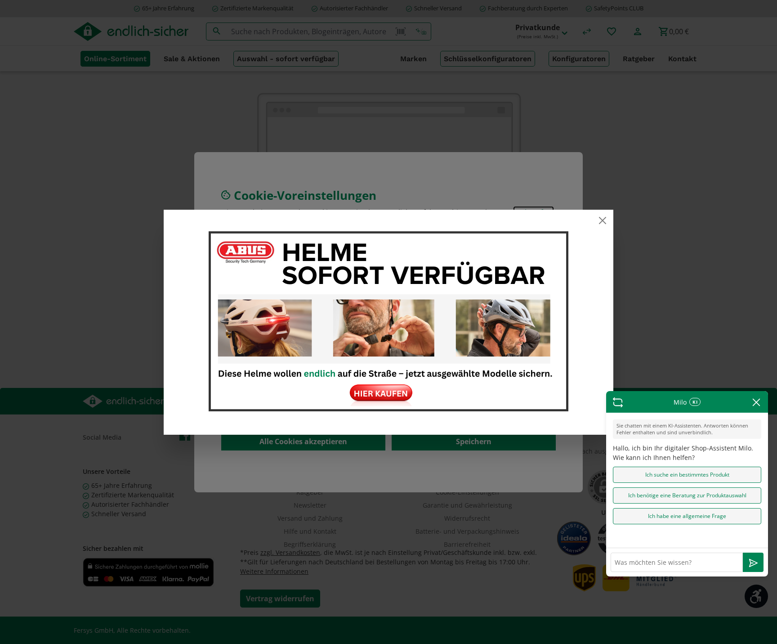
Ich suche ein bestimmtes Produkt (687, 474)
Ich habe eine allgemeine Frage (687, 516)
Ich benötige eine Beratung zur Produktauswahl (687, 495)
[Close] (602, 220)
